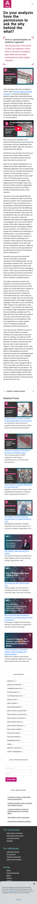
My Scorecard (11, 854)
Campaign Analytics (14, 688)
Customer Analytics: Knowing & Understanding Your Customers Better (18, 811)
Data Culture (12, 699)
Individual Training (13, 852)
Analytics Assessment (14, 857)
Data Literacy (12, 703)
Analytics (10, 391)
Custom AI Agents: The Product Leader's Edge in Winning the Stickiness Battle (16, 651)
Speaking (10, 841)
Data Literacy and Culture (15, 836)
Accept (18, 899)
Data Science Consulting (16, 714)
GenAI (9, 744)
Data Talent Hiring (14, 729)
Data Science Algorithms (16, 711)
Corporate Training (13, 838)
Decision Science (13, 733)
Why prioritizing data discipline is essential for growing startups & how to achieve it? (18, 617)
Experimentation (13, 740)
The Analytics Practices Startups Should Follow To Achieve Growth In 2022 (18, 519)
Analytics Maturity (14, 685)
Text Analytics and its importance (19, 817)
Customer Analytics (14, 696)
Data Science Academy (14, 859)
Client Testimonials (13, 873)
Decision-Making (13, 737)
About (9, 870)
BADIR (9, 875)
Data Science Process (15, 726)
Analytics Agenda (19, 391)
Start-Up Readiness (14, 752)
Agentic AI (11, 681)
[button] (34, 884)
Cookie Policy (12, 891)
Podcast (9, 878)
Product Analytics (14, 748)
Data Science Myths (14, 722)
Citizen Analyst (13, 692)
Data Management (14, 707)
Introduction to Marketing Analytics (19, 821)
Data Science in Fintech (16, 718)
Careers (9, 880)
